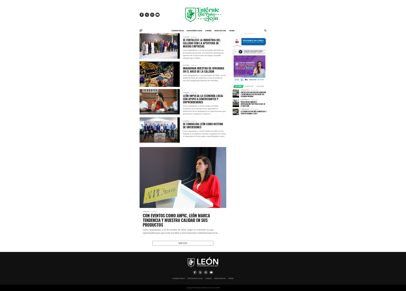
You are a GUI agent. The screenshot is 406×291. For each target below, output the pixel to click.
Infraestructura (220, 30)
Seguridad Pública (177, 30)
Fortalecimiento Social (194, 30)
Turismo (232, 30)
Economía (208, 30)
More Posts (183, 243)
